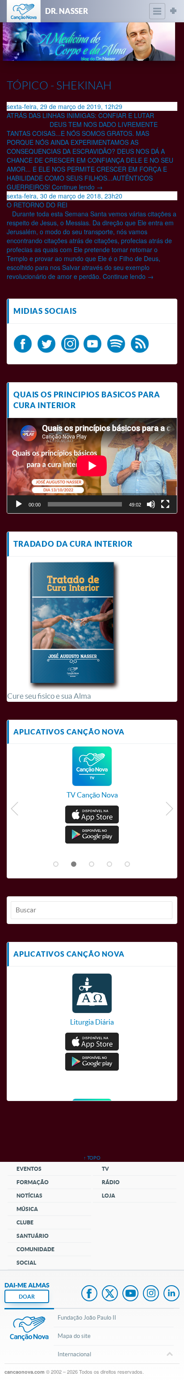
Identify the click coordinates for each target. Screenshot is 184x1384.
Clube (25, 1222)
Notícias (29, 1195)
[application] (92, 466)
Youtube (130, 1294)
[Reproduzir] (18, 504)
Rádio (111, 1182)
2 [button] (74, 864)
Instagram (151, 1294)
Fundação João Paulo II (87, 1317)
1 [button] (56, 864)
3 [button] (92, 864)
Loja (108, 1195)
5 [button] (127, 864)
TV (105, 1169)
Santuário (33, 1236)
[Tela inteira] (165, 504)
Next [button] (169, 811)
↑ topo (92, 1157)
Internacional (74, 1354)
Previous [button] (15, 811)
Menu (157, 11)
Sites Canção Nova (173, 11)
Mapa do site (74, 1336)
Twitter (110, 1294)
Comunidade (35, 1249)
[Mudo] (150, 504)
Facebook (89, 1294)
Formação (33, 1182)
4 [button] (110, 864)
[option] (92, 777)
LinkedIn (171, 1294)
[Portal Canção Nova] (24, 11)
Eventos (29, 1169)
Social (26, 1263)
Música (27, 1209)
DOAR (27, 1297)
